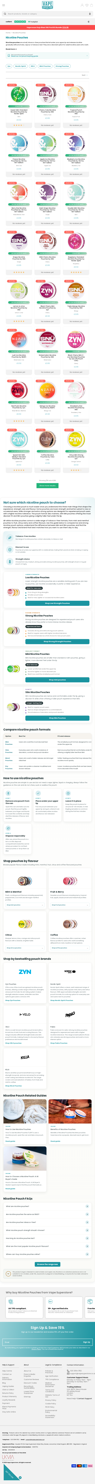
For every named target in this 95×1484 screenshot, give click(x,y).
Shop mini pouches (57, 680)
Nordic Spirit (55, 984)
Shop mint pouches (25, 905)
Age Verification (51, 1376)
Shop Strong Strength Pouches (57, 641)
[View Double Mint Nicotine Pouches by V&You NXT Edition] (76, 202)
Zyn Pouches (10, 984)
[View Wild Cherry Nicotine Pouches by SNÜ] (48, 251)
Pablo (52, 1027)
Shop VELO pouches (13, 1043)
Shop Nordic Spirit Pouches (61, 1000)
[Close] (20, 1477)
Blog (4, 1383)
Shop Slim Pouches (57, 718)
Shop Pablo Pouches (58, 1043)
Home (8, 33)
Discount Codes (30, 1383)
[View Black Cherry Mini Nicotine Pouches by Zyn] (48, 301)
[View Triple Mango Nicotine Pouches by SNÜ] (76, 301)
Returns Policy (8, 1393)
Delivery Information (7, 1378)
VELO (7, 1027)
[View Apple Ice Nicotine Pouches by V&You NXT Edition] (48, 153)
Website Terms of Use (52, 1396)
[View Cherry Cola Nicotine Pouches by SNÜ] (48, 104)
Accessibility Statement (50, 1416)
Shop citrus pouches (25, 948)
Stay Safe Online (9, 1412)
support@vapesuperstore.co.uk (35, 1439)
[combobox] (45, 14)
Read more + (11, 49)
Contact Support (84, 1398)
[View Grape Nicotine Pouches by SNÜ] (19, 251)
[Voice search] (89, 14)
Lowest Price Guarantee (29, 1392)
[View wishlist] (87, 5)
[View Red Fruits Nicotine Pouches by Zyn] (19, 400)
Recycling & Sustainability (29, 1387)
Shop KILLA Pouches (13, 1086)
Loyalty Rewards (8, 1400)
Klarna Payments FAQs (9, 1407)
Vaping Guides (8, 1386)
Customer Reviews (31, 1379)
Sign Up (86, 1342)
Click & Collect (8, 1390)
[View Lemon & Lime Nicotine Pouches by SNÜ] (19, 301)
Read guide (10, 1141)
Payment (6, 1403)
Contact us (6, 1374)
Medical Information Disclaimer (50, 1384)
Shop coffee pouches (70, 948)
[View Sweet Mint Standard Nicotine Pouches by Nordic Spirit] (19, 104)
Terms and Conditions (49, 1391)
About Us (27, 1371)
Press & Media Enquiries (29, 1375)
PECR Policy (49, 1407)
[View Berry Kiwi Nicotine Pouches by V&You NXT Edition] (19, 202)
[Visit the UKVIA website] (47, 1458)
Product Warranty (9, 1396)
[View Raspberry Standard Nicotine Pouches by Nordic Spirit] (76, 251)
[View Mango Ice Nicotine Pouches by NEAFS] (48, 400)
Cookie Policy (50, 1404)
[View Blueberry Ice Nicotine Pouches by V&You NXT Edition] (76, 153)
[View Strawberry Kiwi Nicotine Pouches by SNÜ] (76, 400)
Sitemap (27, 1397)
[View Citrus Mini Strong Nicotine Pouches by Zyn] (76, 449)
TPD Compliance (52, 1379)
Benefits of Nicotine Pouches (63, 1129)
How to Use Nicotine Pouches (18, 1129)
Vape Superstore (12, 1462)
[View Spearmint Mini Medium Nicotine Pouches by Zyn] (19, 449)
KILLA (7, 1069)
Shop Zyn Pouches (12, 1000)
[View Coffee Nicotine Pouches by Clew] (48, 449)
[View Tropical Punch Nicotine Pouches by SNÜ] (76, 104)
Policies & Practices (49, 1372)
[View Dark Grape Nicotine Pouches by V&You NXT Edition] (48, 202)
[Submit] (5, 14)
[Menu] (3, 5)
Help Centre (7, 1371)
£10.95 (65, 27)
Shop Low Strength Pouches (57, 603)
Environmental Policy (51, 1411)
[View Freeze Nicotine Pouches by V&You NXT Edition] (19, 153)
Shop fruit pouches (70, 905)
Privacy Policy (36, 1349)
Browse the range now (47, 1264)
